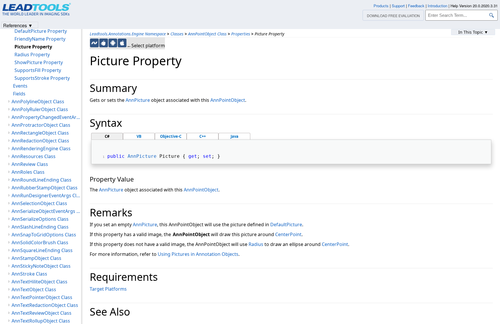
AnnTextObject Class (34, 289)
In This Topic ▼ (473, 32)
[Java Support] (103, 43)
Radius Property (32, 54)
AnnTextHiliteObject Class (39, 281)
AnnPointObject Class (207, 34)
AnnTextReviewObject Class (41, 313)
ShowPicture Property (38, 62)
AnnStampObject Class (36, 258)
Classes (176, 34)
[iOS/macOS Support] (122, 43)
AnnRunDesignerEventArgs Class (46, 195)
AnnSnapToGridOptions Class (44, 234)
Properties (240, 34)
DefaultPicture (286, 224)
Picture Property (33, 47)
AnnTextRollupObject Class (41, 321)
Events (20, 86)
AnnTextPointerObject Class (42, 297)
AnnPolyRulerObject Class (40, 109)
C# (107, 136)
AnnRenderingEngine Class (41, 148)
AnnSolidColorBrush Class (40, 242)
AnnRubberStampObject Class (45, 187)
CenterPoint (288, 234)
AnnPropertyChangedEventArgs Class (46, 117)
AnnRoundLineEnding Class (41, 180)
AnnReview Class (30, 164)
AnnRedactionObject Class (40, 140)
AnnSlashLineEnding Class (40, 227)
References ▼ (18, 25)
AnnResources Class (34, 156)
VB (139, 136)
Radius (256, 244)
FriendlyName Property (39, 39)
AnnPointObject (227, 100)
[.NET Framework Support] (94, 43)
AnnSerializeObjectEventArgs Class (46, 211)
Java (234, 136)
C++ (202, 136)
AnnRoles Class (28, 172)
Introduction (437, 5)
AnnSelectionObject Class (39, 203)
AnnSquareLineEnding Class (42, 250)
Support (398, 5)
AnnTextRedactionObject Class (45, 305)
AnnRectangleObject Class (40, 133)
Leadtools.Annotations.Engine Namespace (128, 34)
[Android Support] (113, 43)
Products (381, 5)
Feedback (416, 5)
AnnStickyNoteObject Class (41, 266)
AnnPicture (138, 100)
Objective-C (170, 136)
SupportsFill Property (37, 70)
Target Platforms (108, 289)
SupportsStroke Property (42, 78)
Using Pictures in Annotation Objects (198, 254)
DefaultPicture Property (40, 31)
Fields (19, 93)
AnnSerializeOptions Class (40, 219)
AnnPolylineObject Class (38, 101)
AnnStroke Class (29, 274)
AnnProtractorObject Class (41, 125)
